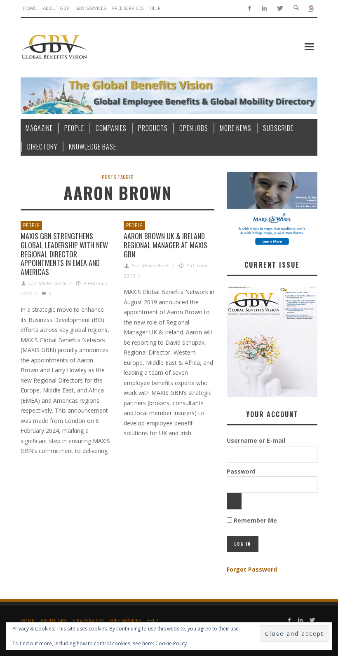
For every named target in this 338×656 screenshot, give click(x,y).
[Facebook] (249, 8)
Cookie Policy (171, 643)
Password (241, 471)
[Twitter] (279, 8)
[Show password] (234, 501)
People (31, 225)
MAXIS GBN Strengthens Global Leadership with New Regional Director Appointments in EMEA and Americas (64, 254)
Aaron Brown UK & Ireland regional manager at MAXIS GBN (165, 245)
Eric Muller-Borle (47, 283)
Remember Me (254, 520)
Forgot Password (252, 569)
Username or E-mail (256, 440)
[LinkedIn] (264, 8)
